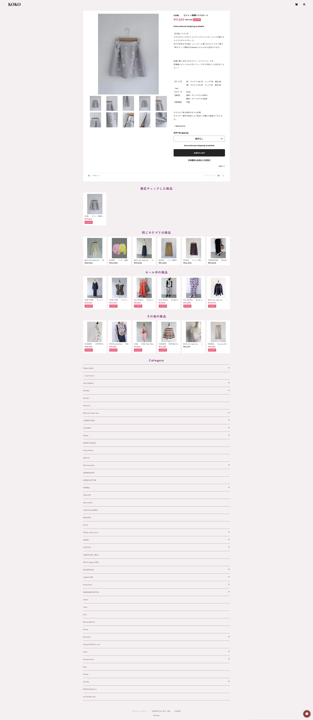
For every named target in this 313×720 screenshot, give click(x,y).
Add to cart (199, 153)
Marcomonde (89, 465)
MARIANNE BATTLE (91, 592)
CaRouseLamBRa (90, 510)
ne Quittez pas (89, 697)
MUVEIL (86, 391)
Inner (85, 652)
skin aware (88, 502)
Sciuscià (86, 405)
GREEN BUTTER (89, 480)
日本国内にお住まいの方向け (199, 160)
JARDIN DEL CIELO (91, 555)
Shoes (86, 674)
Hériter (86, 398)
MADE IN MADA (89, 443)
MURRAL (86, 488)
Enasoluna (87, 585)
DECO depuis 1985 (91, 562)
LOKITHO (87, 547)
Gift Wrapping (181, 133)
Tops (85, 607)
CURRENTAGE (89, 420)
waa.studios (88, 450)
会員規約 (177, 711)
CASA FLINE (88, 577)
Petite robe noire (90, 532)
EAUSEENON (88, 570)
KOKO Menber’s (89, 689)
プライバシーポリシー (140, 711)
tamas (85, 435)
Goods (86, 682)
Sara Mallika (88, 383)
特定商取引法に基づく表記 (161, 711)
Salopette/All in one (91, 644)
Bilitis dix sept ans (91, 413)
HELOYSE (87, 517)
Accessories (88, 659)
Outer (85, 600)
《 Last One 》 (89, 376)
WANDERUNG (89, 473)
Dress (85, 629)
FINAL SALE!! (88, 368)
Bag (84, 667)
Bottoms (87, 637)
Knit (85, 614)
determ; (86, 458)
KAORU (86, 540)
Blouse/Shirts (89, 622)
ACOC (85, 525)
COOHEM (87, 428)
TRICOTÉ (87, 495)
